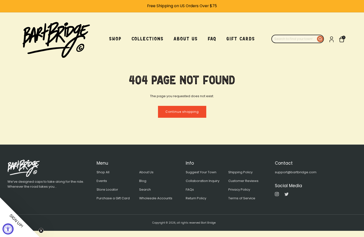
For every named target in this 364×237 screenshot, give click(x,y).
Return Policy (196, 198)
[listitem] (182, 6)
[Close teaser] (41, 230)
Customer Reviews (243, 180)
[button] (20, 217)
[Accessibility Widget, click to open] (8, 229)
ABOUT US (186, 38)
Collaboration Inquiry (202, 180)
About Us (146, 172)
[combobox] (294, 39)
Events (102, 180)
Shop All (103, 172)
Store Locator (107, 189)
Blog (142, 180)
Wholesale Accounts (155, 198)
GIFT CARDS (240, 38)
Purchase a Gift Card (113, 198)
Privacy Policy (239, 189)
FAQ (212, 38)
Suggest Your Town (201, 172)
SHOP (115, 38)
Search (145, 189)
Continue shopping (182, 112)
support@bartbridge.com (295, 172)
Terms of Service (241, 198)
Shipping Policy (240, 172)
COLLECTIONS (147, 38)
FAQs (190, 189)
